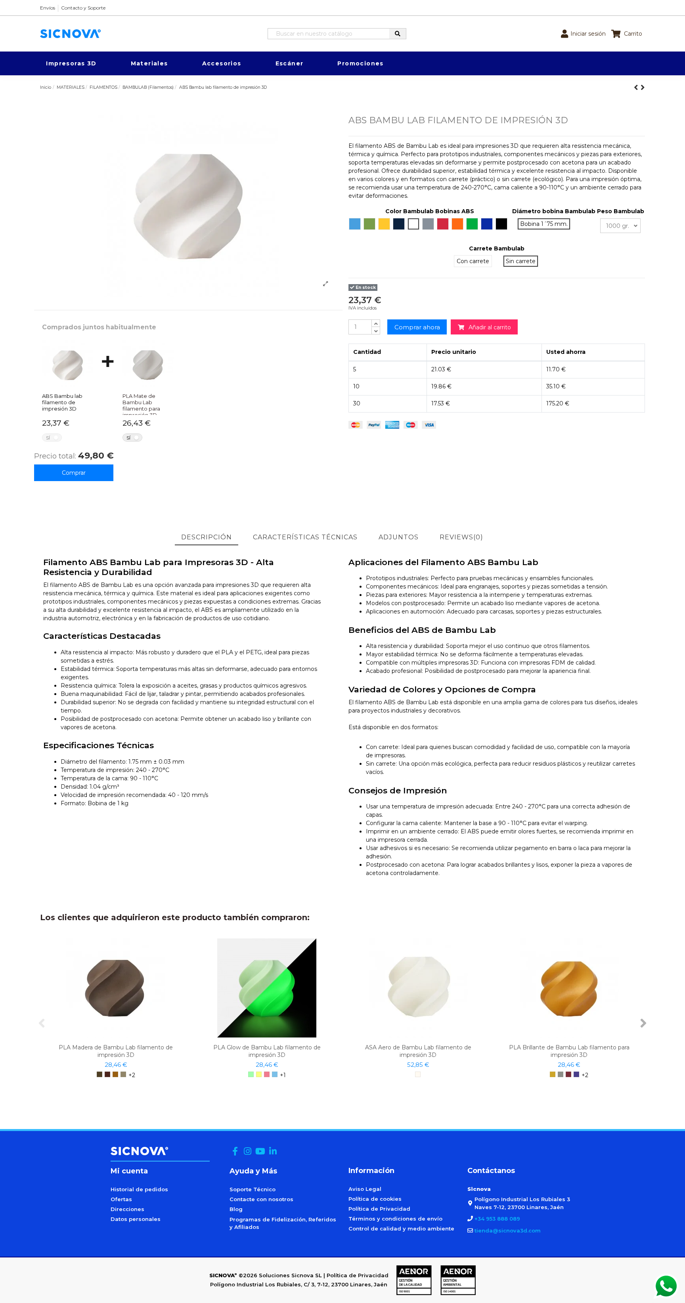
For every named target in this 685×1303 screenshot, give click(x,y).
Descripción (206, 537)
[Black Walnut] (99, 1074)
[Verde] (251, 1074)
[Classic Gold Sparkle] (552, 1074)
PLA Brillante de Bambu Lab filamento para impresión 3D (569, 1051)
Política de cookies (375, 1199)
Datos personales (136, 1219)
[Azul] (274, 1074)
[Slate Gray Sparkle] (560, 1074)
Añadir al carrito (487, 327)
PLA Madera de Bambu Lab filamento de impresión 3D (116, 1051)
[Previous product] (637, 87)
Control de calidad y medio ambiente (401, 1228)
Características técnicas (305, 537)
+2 (131, 1075)
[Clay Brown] (115, 1074)
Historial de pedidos (139, 1189)
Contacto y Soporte (83, 8)
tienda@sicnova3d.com (508, 1230)
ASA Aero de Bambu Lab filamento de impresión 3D (418, 1051)
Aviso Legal (364, 1189)
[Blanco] (418, 1074)
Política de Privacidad (379, 1209)
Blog (236, 1209)
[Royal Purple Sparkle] (576, 1074)
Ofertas (121, 1199)
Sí (48, 438)
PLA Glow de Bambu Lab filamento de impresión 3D (267, 1051)
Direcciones (127, 1209)
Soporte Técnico (253, 1189)
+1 (283, 1075)
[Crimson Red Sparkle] (568, 1074)
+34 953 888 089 (497, 1218)
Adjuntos (399, 537)
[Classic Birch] (123, 1074)
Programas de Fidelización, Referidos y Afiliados (283, 1223)
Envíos (47, 8)
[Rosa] (267, 1074)
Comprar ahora (417, 327)
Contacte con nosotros (261, 1199)
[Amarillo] (259, 1074)
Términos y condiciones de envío (395, 1218)
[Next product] (643, 87)
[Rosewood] (107, 1074)
